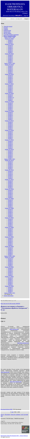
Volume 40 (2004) (9, 246)
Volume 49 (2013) (9, 160)
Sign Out (26, 15)
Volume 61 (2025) (9, 44)
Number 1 (10, 43)
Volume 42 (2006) (9, 227)
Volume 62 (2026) (9, 38)
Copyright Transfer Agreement (11, 34)
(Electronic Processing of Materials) (11, 15)
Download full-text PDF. (7, 409)
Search (26, 19)
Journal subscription (8, 295)
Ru (22, 15)
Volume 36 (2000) (9, 286)
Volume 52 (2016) (9, 130)
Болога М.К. (4, 313)
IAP (12, 412)
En (18, 15)
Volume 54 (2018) (9, 111)
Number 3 (10, 40)
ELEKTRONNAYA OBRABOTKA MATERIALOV (15, 7)
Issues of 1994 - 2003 (9, 256)
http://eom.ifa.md (14, 329)
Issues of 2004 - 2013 (9, 159)
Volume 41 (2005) (9, 237)
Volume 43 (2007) (9, 217)
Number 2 (10, 41)
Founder (6, 27)
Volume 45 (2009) (9, 198)
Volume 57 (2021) (9, 84)
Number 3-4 (11, 97)
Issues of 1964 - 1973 (9, 293)
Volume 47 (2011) (9, 179)
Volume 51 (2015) (9, 140)
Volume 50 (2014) (9, 149)
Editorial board (7, 30)
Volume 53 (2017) (9, 120)
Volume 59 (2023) (9, 64)
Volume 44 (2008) (9, 208)
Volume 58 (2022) (9, 74)
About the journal (8, 26)
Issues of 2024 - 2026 (9, 37)
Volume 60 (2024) (9, 53)
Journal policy (7, 32)
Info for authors (7, 33)
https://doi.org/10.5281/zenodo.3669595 (10, 303)
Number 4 (10, 48)
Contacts (6, 29)
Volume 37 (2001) (9, 276)
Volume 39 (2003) (9, 257)
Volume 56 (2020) (9, 93)
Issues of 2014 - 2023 (9, 63)
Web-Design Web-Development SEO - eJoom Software (14, 435)
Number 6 (10, 45)
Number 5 (10, 47)
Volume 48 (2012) (9, 170)
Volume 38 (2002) (9, 267)
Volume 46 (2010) (9, 189)
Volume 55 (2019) (9, 101)
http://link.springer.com (23, 343)
